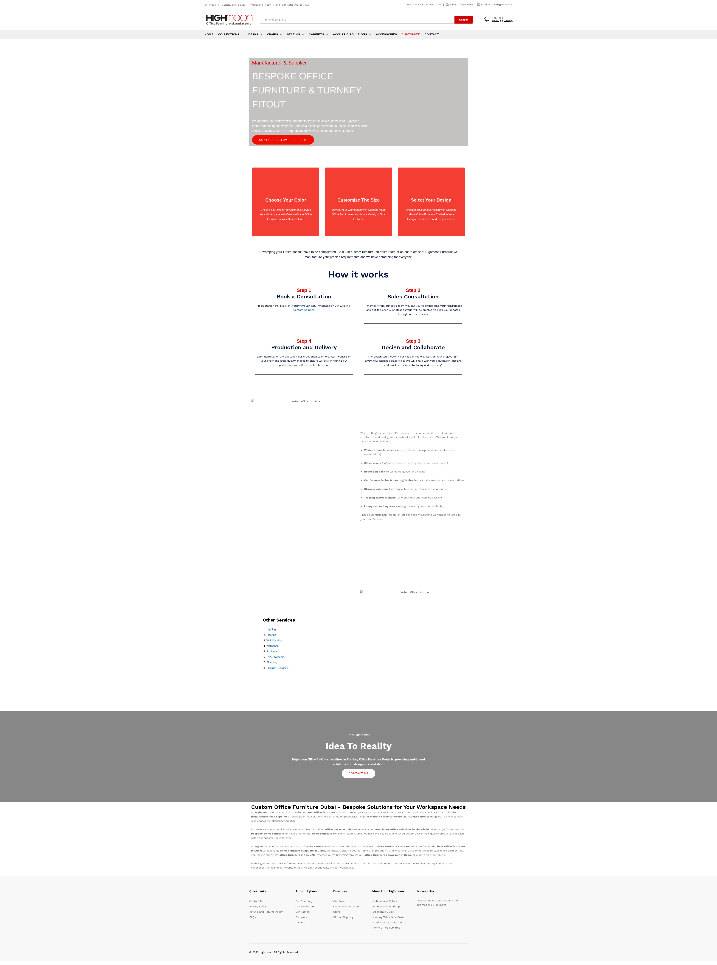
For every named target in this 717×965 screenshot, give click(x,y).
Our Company (304, 901)
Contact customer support (283, 139)
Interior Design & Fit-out (387, 922)
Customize (411, 34)
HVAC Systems (275, 656)
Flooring (271, 634)
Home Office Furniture (386, 927)
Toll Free (497, 17)
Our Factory (303, 911)
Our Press (339, 901)
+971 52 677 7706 (430, 4)
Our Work (301, 917)
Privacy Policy (257, 906)
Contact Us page (303, 309)
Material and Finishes (234, 5)
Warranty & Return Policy (264, 5)
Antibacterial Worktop (386, 906)
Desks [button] (253, 34)
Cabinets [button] (316, 34)
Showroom (210, 5)
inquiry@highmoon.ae (500, 4)
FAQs (252, 917)
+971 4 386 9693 (463, 4)
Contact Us (358, 773)
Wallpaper (272, 645)
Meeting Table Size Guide (388, 917)
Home (208, 34)
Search (463, 19)
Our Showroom (305, 906)
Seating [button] (293, 34)
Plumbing (271, 662)
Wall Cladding (274, 640)
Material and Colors (384, 901)
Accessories (386, 34)
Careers (300, 922)
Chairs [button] (272, 34)
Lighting (271, 629)
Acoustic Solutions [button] (350, 34)
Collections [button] (229, 34)
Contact (431, 34)
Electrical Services (277, 667)
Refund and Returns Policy (266, 911)
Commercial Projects (346, 906)
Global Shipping (343, 917)
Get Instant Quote (292, 5)
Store (336, 911)
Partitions (271, 651)
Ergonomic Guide (383, 911)
